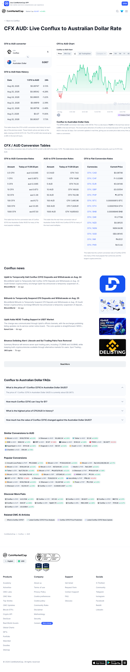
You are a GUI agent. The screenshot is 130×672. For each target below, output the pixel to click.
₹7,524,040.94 (62, 463)
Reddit (98, 605)
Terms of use (39, 587)
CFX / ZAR (91, 217)
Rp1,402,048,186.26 (98, 463)
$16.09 (20, 450)
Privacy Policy (40, 592)
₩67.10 (111, 499)
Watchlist (7, 641)
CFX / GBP (92, 189)
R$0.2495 (81, 503)
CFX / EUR (91, 184)
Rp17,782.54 (20, 471)
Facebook (100, 601)
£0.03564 (20, 507)
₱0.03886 (25, 463)
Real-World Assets (11, 623)
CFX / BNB (92, 211)
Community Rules (41, 605)
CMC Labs (7, 592)
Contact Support (72, 592)
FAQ (67, 596)
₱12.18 (88, 474)
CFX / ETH (91, 206)
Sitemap (6, 650)
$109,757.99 (21, 438)
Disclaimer (38, 610)
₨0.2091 (86, 467)
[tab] (75, 53)
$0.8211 (81, 499)
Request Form (71, 587)
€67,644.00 (54, 467)
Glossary (68, 601)
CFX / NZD (92, 222)
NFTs (5, 632)
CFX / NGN (92, 228)
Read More (65, 364)
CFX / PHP (92, 195)
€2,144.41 (21, 486)
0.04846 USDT (56, 486)
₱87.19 (18, 478)
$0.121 (54, 446)
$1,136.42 (84, 446)
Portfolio (6, 636)
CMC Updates (9, 605)
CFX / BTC (92, 200)
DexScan (7, 618)
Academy (7, 583)
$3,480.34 (55, 438)
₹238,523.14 (48, 478)
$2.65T (36, 11)
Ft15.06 (112, 503)
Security (37, 618)
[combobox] (101, 54)
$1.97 (45, 442)
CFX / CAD (92, 173)
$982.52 (18, 442)
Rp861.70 (50, 503)
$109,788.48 (21, 482)
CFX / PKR (91, 245)
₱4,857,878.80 (54, 471)
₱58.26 (82, 478)
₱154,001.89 (89, 471)
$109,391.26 (21, 467)
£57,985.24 (57, 474)
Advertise (7, 587)
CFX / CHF (92, 178)
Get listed (69, 583)
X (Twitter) (100, 583)
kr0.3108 (20, 499)
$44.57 (19, 503)
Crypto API (7, 614)
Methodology (39, 614)
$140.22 (73, 442)
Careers (37, 623)
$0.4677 (104, 442)
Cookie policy (39, 601)
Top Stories (8, 601)
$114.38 (21, 446)
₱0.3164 (87, 482)
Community (100, 587)
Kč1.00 (51, 499)
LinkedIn (99, 610)
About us (38, 583)
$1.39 (86, 438)
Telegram (100, 592)
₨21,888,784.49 (23, 474)
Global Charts (8, 627)
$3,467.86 (55, 482)
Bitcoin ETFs (8, 610)
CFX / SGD (92, 234)
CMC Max (7, 596)
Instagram (100, 596)
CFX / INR (91, 239)
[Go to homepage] (12, 11)
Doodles (6, 645)
